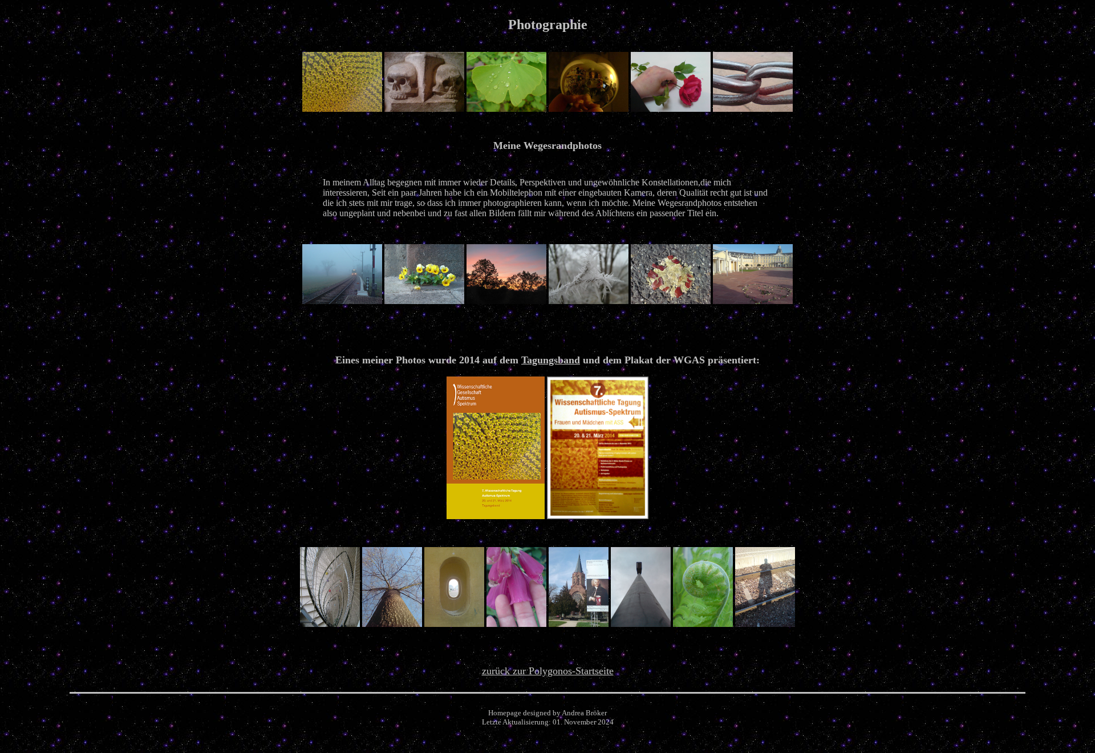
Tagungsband (550, 360)
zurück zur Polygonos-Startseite (548, 671)
